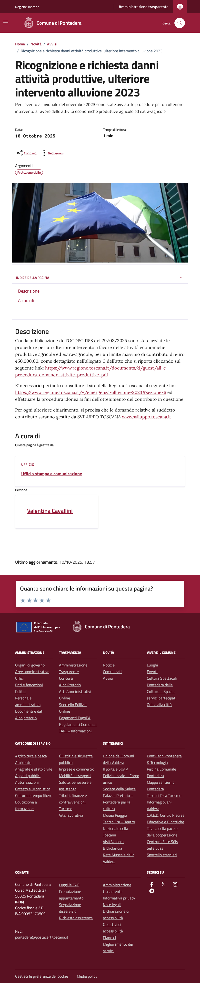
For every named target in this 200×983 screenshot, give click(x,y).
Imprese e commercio (76, 769)
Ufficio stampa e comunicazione (51, 474)
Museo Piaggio (115, 815)
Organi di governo (30, 665)
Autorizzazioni (27, 782)
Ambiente (23, 762)
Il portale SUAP (115, 769)
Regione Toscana (27, 6)
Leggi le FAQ (69, 885)
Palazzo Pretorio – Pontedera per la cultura (118, 802)
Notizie (109, 665)
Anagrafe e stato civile (33, 769)
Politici (20, 691)
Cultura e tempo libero (33, 795)
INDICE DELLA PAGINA (32, 277)
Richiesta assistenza (76, 918)
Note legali (112, 905)
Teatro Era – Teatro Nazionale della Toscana (119, 828)
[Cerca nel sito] (179, 23)
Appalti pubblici (27, 776)
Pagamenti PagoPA (74, 718)
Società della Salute (119, 789)
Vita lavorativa (71, 815)
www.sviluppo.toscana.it (146, 417)
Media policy (87, 976)
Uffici (19, 678)
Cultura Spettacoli (162, 678)
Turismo (65, 809)
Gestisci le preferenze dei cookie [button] (42, 976)
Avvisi (108, 678)
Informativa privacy (119, 898)
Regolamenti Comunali (78, 724)
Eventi (152, 672)
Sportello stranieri (162, 855)
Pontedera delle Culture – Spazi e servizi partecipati (161, 691)
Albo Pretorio (70, 685)
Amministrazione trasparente (143, 7)
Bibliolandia (112, 848)
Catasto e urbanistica (32, 789)
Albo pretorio (26, 718)
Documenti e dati (29, 711)
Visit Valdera (113, 842)
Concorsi (66, 678)
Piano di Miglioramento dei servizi (118, 944)
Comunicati (112, 672)
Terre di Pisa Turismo (164, 795)
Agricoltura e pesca (31, 756)
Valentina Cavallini (50, 511)
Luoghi (152, 665)
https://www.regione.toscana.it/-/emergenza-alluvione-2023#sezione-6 (90, 392)
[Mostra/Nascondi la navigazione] (6, 22)
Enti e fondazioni (29, 685)
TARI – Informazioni (75, 731)
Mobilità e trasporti (75, 776)
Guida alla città (159, 705)
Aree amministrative (32, 672)
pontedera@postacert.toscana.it (41, 937)
